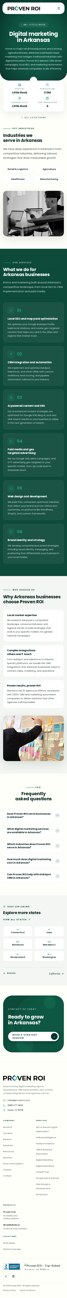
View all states (15, 919)
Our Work (8, 1133)
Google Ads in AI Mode (47, 1178)
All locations (35, 117)
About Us (7, 1127)
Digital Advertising (45, 1166)
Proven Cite (9, 1211)
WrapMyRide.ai (11, 1224)
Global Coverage (12, 1249)
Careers (7, 1169)
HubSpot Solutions (45, 1143)
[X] (6, 1276)
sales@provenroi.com (18, 1100)
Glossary (7, 1157)
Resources (8, 1151)
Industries (8, 1145)
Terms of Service (27, 1290)
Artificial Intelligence (46, 1137)
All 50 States (9, 1243)
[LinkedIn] (13, 1276)
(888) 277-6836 (15, 1105)
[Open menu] (59, 8)
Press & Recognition (13, 1163)
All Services (42, 1194)
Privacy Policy (9, 1290)
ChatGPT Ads (42, 1172)
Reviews (7, 1139)
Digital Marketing (44, 1159)
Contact (7, 1175)
